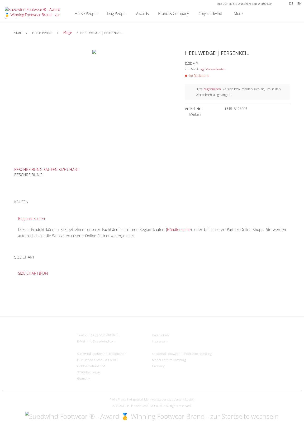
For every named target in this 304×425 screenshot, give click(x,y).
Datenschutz (160, 335)
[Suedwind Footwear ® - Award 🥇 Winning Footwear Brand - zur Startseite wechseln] (33, 13)
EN (299, 3)
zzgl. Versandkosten (212, 69)
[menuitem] (278, 3)
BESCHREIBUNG (28, 169)
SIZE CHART (69, 169)
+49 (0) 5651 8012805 (103, 335)
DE (291, 3)
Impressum (159, 341)
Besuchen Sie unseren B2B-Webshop (244, 4)
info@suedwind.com (101, 341)
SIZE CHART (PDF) (33, 273)
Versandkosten (184, 399)
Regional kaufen (31, 218)
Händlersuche (179, 229)
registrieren (212, 89)
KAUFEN (50, 169)
